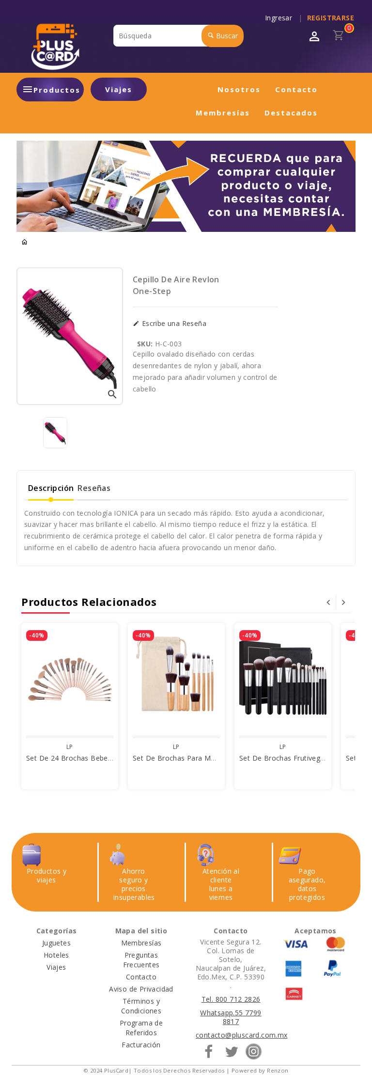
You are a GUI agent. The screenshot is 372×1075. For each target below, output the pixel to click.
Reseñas (94, 488)
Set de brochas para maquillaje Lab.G (196, 758)
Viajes (118, 89)
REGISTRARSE (330, 17)
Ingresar (280, 18)
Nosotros (239, 89)
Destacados (291, 112)
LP (69, 747)
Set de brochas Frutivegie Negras (295, 758)
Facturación (141, 1044)
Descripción (51, 488)
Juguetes (56, 942)
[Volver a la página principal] (24, 242)
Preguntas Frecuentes (141, 959)
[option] (55, 433)
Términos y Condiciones (141, 1005)
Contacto (296, 89)
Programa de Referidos (141, 1027)
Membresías (223, 112)
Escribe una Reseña (173, 323)
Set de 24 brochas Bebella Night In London (98, 758)
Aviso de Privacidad (141, 989)
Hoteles (56, 955)
